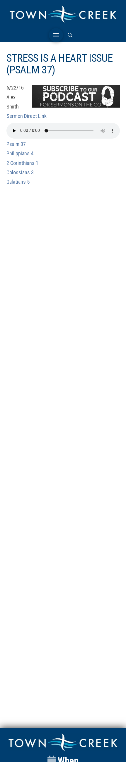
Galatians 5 (18, 182)
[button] (56, 35)
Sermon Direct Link (26, 116)
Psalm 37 (16, 144)
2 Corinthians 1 (22, 163)
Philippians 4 (19, 153)
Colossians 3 (20, 172)
